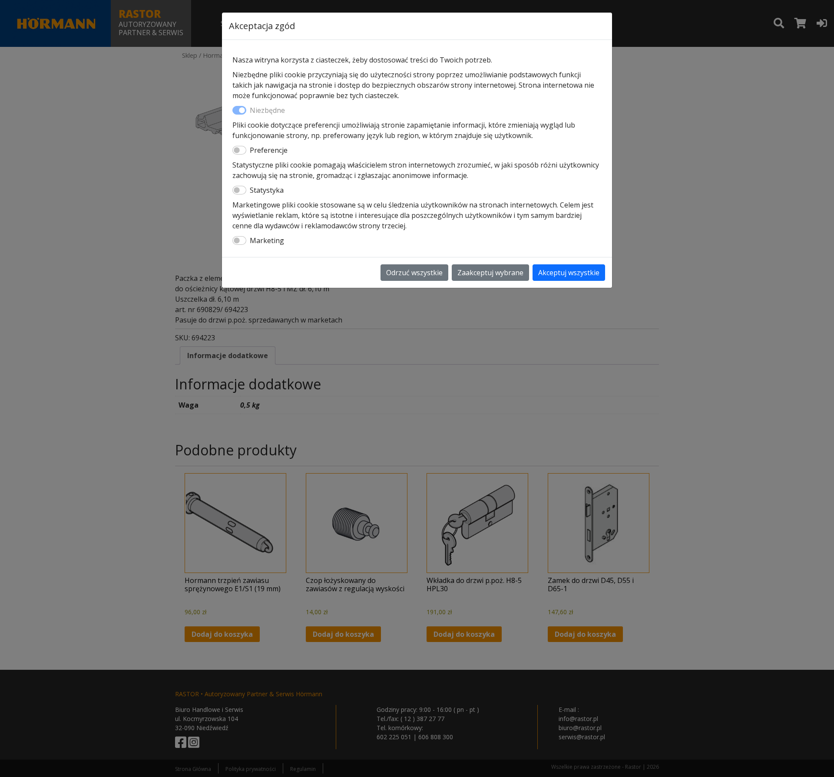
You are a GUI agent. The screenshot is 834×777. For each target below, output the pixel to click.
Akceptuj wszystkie (568, 272)
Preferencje (269, 150)
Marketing (267, 240)
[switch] (239, 150)
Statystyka (267, 190)
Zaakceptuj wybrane (490, 272)
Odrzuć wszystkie (414, 272)
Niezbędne (267, 110)
